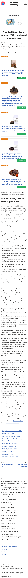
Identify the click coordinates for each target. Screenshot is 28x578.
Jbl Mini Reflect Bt (6, 502)
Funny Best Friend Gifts (8, 523)
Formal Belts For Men (7, 518)
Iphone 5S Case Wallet (8, 513)
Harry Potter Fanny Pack (8, 539)
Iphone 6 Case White (7, 508)
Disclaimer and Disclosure (9, 547)
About (3, 552)
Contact (3, 555)
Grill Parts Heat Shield (7, 521)
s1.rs (9, 577)
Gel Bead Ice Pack (6, 526)
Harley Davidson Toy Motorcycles (11, 537)
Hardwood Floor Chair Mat (9, 497)
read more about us (12, 423)
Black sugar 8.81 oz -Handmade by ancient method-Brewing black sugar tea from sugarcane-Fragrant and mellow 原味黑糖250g (14, 129)
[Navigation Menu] (25, 3)
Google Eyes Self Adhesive (9, 515)
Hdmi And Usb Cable (7, 534)
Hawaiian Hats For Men (8, 529)
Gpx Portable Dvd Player (8, 505)
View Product (22, 77)
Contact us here (18, 421)
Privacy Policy (5, 549)
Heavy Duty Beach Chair (8, 500)
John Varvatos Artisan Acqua (10, 531)
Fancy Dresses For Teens (8, 510)
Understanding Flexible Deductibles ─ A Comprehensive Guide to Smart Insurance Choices (14, 483)
